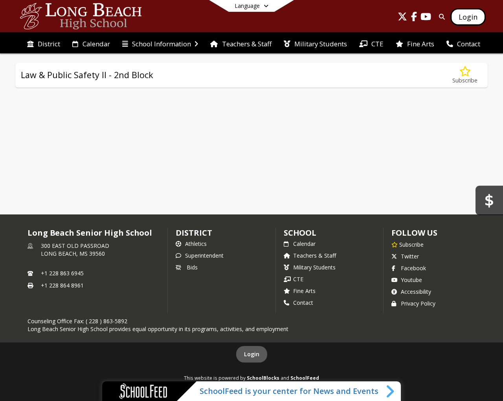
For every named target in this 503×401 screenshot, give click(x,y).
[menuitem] (43, 43)
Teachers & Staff (314, 255)
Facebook (413, 268)
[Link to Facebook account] (414, 18)
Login (251, 354)
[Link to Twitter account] (402, 18)
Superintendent (204, 255)
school (300, 232)
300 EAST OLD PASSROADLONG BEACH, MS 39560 (75, 249)
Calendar (304, 243)
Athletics (196, 243)
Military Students (314, 267)
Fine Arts (304, 291)
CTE (298, 279)
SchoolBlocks (263, 378)
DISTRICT (194, 232)
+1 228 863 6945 (62, 273)
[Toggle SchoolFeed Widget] (391, 391)
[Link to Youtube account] (426, 18)
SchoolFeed (304, 378)
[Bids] (489, 200)
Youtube (411, 280)
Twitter (410, 256)
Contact (303, 302)
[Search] (440, 16)
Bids (192, 267)
